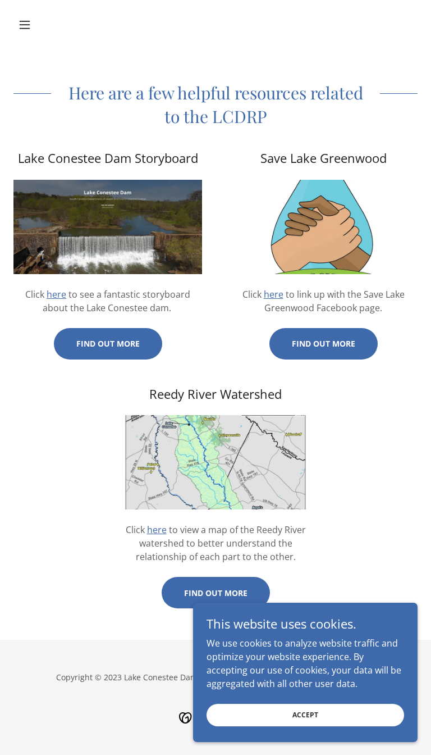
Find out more (108, 343)
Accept (305, 715)
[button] (43, 24)
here (56, 294)
